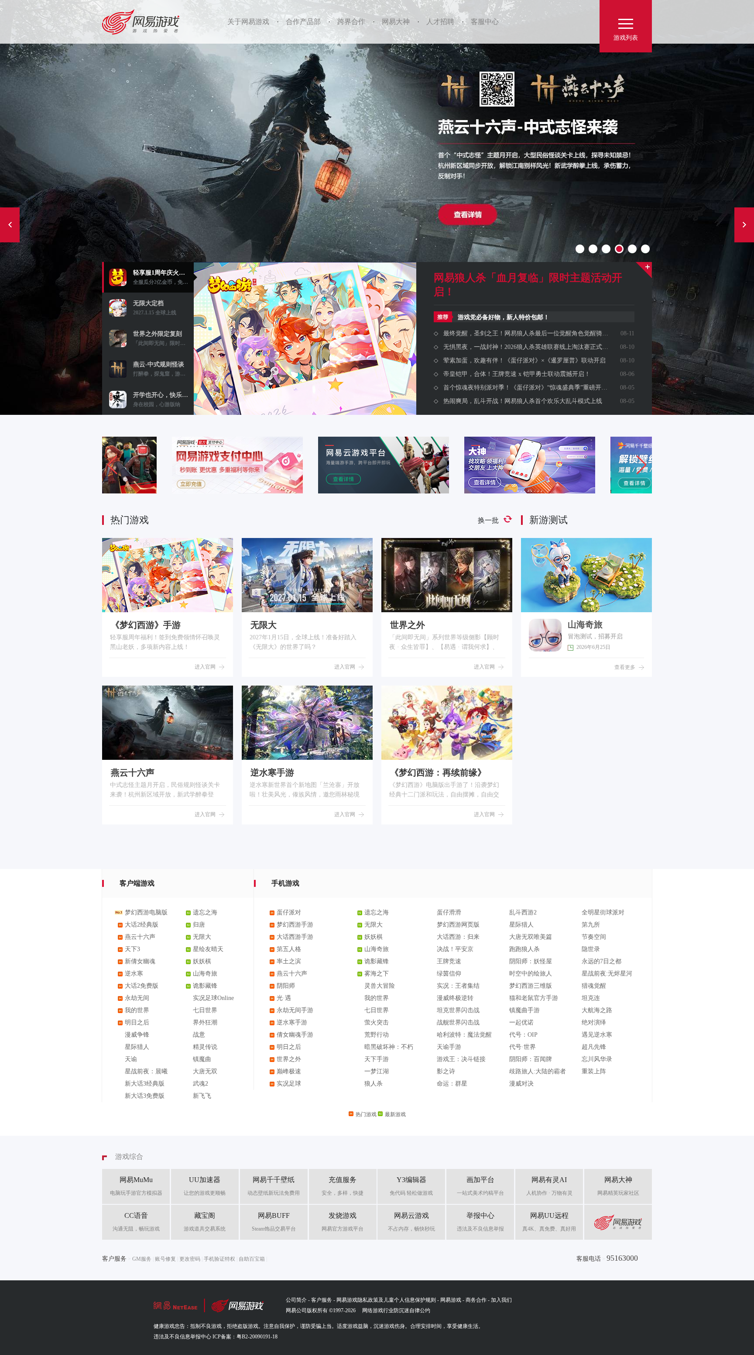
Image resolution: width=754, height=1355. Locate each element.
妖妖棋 (202, 961)
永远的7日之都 (601, 961)
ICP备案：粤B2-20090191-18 (245, 1337)
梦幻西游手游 (295, 924)
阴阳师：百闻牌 (530, 1059)
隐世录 (591, 949)
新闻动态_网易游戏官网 (644, 270)
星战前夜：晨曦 (146, 1071)
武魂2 (200, 1083)
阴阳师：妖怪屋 (530, 961)
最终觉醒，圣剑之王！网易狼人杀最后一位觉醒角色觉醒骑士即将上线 (525, 333)
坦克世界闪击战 (458, 1010)
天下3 (132, 949)
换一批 (488, 520)
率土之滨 (289, 961)
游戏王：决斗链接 (461, 1059)
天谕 (131, 1059)
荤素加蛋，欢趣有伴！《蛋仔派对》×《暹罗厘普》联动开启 (524, 360)
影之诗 (446, 1071)
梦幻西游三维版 (530, 986)
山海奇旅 (205, 973)
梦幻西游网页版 (458, 924)
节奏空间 (594, 937)
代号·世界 (522, 1047)
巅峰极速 (289, 1071)
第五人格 (289, 949)
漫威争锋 (137, 1034)
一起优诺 (521, 1022)
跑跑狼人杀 (524, 949)
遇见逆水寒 (597, 1034)
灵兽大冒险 (379, 986)
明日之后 (137, 1022)
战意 (199, 1034)
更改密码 (189, 1259)
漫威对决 (521, 1083)
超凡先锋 (594, 1047)
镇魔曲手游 (524, 1010)
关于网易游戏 (248, 21)
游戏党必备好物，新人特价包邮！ (503, 317)
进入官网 (205, 667)
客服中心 (485, 21)
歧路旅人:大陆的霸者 (537, 1071)
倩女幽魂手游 (295, 1034)
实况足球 (289, 1083)
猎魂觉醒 (594, 986)
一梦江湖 (376, 1071)
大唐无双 (205, 1071)
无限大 (202, 937)
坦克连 (591, 998)
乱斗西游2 (523, 912)
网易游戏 (143, 21)
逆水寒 (134, 973)
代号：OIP (523, 1034)
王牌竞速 (449, 961)
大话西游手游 (295, 937)
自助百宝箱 (252, 1259)
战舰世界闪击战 (458, 1022)
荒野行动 (376, 1034)
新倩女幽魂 (140, 961)
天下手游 (376, 1059)
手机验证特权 (219, 1259)
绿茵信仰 (449, 973)
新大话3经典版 (145, 1083)
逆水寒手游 (292, 1022)
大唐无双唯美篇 (530, 937)
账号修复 (165, 1259)
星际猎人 (137, 1047)
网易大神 (396, 21)
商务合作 (476, 1300)
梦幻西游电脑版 (146, 912)
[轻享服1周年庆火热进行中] (305, 373)
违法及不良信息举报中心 (182, 1337)
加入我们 (501, 1300)
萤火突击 (376, 1022)
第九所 (591, 924)
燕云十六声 (140, 937)
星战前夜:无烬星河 (607, 973)
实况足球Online (213, 998)
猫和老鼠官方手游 (533, 998)
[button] (642, 465)
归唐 (199, 924)
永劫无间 (137, 998)
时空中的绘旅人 (530, 973)
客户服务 (321, 1300)
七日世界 (205, 1010)
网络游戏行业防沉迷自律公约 (396, 1310)
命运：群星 (452, 1083)
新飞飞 (202, 1096)
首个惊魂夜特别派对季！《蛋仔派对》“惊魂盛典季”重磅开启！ (525, 387)
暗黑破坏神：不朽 (388, 1047)
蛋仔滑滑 (449, 912)
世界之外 (289, 1059)
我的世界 (137, 1010)
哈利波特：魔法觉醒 (464, 1034)
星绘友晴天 (208, 949)
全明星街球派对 (603, 912)
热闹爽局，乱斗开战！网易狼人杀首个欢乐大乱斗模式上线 (522, 401)
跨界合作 (351, 21)
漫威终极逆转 (455, 998)
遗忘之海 (205, 912)
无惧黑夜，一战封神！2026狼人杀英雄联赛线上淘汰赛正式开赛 (525, 347)
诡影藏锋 (205, 986)
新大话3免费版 (145, 1096)
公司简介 (296, 1300)
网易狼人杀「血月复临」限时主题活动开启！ (528, 284)
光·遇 (284, 998)
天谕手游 (449, 1047)
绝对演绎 (594, 1022)
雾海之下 (376, 973)
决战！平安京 (455, 949)
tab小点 (580, 248)
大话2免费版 (141, 986)
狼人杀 (373, 1083)
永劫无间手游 (295, 1010)
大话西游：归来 (458, 937)
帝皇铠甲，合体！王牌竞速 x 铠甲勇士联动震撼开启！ (516, 374)
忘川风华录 (597, 1059)
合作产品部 (303, 21)
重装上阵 (594, 1071)
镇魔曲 (202, 1059)
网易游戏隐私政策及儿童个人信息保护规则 (386, 1300)
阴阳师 (286, 986)
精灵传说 (205, 1047)
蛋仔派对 (289, 912)
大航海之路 (597, 1010)
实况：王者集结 (458, 986)
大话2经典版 (141, 924)
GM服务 (141, 1259)
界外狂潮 (205, 1022)
